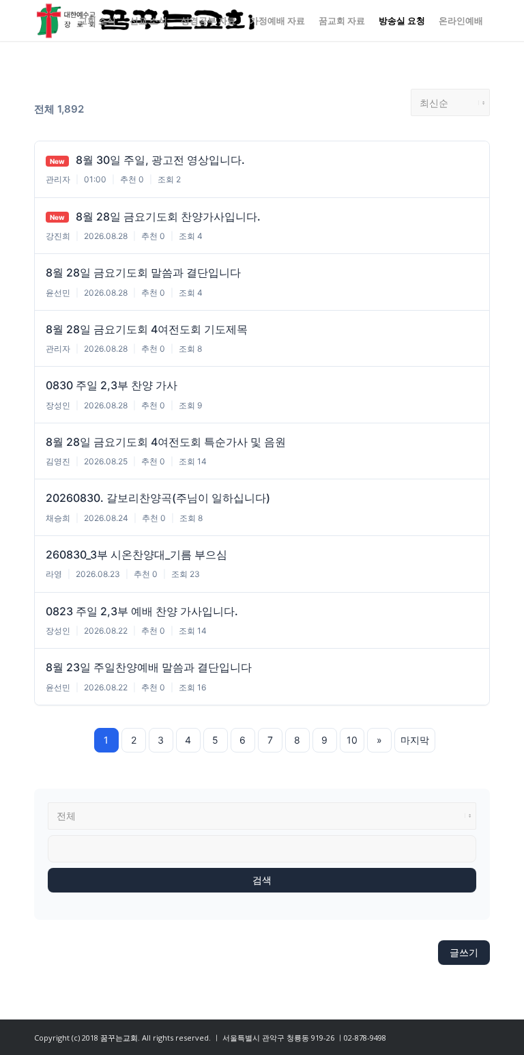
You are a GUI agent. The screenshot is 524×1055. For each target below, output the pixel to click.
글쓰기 (464, 952)
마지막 (415, 740)
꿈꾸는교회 (119, 1037)
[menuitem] (97, 20)
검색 (262, 880)
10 (352, 740)
